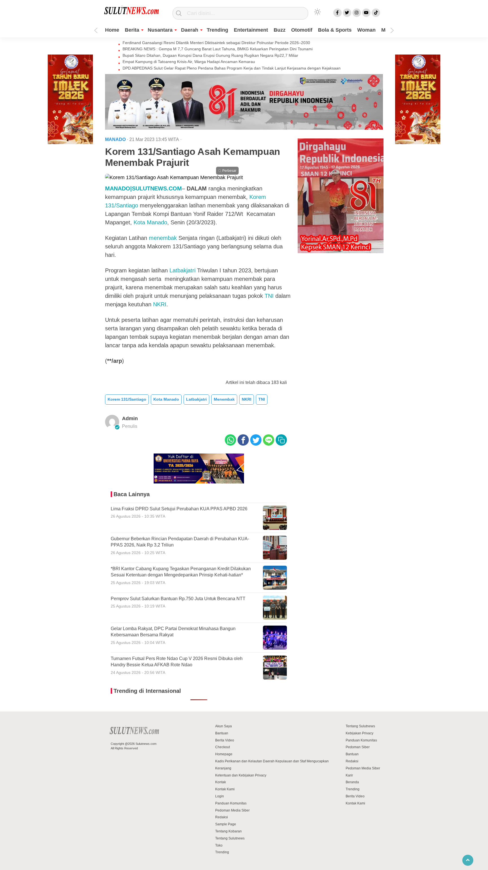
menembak (163, 238)
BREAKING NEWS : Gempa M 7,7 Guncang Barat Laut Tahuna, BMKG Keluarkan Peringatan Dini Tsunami (218, 49)
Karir (349, 775)
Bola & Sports (335, 30)
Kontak (220, 782)
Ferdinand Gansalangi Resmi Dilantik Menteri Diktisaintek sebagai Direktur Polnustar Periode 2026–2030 (216, 42)
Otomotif (301, 30)
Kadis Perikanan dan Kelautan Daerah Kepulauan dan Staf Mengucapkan (272, 761)
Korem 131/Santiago (127, 399)
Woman (366, 30)
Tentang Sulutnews (230, 838)
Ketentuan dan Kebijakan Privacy (240, 775)
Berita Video (224, 740)
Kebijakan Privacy (359, 733)
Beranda (352, 782)
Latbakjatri (182, 270)
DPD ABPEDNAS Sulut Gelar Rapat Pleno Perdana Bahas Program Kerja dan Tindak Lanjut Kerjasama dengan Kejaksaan (232, 68)
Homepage (223, 754)
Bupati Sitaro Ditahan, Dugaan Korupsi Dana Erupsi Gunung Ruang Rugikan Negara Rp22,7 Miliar (210, 55)
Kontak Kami (225, 789)
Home (112, 30)
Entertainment (251, 30)
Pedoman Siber (358, 747)
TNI (269, 296)
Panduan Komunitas (231, 803)
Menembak (224, 399)
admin (130, 418)
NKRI (159, 304)
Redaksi (221, 817)
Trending (217, 30)
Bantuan (221, 733)
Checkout (222, 747)
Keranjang (223, 768)
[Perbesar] (174, 177)
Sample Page (225, 824)
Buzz (280, 30)
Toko (219, 845)
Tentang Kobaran (228, 831)
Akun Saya (223, 726)
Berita (132, 30)
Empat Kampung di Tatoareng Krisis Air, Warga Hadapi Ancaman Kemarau (189, 61)
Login (219, 796)
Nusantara (160, 30)
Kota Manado (150, 222)
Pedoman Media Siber (232, 810)
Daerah (189, 30)
